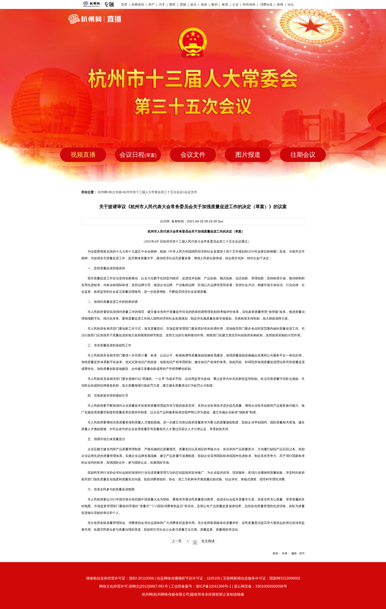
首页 (124, 4)
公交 (235, 4)
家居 (225, 4)
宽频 (183, 4)
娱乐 (193, 4)
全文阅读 (208, 541)
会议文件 (193, 154)
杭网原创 (138, 4)
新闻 (280, 4)
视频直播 (83, 154)
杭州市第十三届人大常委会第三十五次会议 (153, 192)
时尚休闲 (249, 4)
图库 (172, 4)
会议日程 (138, 154)
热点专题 (115, 192)
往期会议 (302, 154)
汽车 (162, 4)
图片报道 (247, 154)
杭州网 (102, 192)
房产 (151, 4)
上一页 (177, 541)
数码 (214, 4)
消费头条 (266, 4)
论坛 (290, 4)
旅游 (204, 4)
